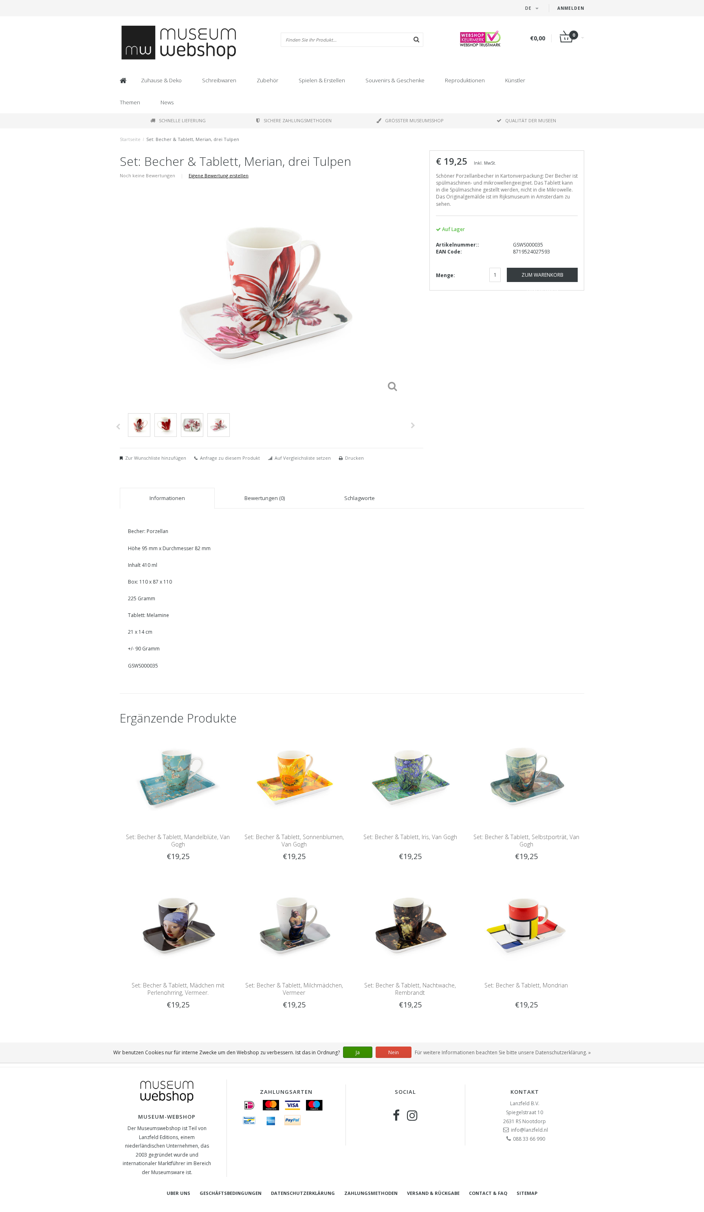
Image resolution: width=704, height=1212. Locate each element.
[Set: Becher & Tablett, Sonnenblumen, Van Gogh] (294, 777)
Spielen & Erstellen (322, 80)
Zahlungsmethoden (371, 1193)
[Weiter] (413, 425)
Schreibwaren (219, 80)
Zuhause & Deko (161, 80)
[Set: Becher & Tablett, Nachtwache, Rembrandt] (410, 925)
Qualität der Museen (530, 120)
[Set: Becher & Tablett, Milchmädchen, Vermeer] (294, 925)
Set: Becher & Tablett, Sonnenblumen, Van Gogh (294, 840)
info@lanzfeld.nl (529, 1129)
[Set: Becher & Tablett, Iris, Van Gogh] (410, 777)
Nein (393, 1052)
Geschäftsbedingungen (231, 1193)
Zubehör (267, 80)
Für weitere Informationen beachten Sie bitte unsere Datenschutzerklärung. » (503, 1052)
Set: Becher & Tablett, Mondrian (526, 985)
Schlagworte (359, 498)
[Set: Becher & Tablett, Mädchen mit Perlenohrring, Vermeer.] (178, 925)
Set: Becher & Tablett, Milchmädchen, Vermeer (294, 988)
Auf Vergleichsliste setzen (303, 458)
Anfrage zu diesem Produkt (230, 458)
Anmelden (570, 8)
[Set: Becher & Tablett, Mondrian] (526, 925)
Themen (130, 102)
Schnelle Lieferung (182, 120)
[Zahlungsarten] (249, 1105)
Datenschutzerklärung (303, 1193)
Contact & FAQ (488, 1193)
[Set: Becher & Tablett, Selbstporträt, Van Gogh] (526, 777)
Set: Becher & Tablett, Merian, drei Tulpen (192, 139)
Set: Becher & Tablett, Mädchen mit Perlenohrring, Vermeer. (178, 988)
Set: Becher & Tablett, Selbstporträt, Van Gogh (526, 840)
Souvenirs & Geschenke (395, 80)
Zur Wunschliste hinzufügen (155, 458)
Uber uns (178, 1193)
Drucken (354, 458)
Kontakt (524, 1091)
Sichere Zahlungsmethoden (298, 120)
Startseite (130, 139)
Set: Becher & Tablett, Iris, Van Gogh (410, 837)
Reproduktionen (465, 80)
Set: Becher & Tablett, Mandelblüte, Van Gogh (178, 840)
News (167, 102)
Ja (358, 1052)
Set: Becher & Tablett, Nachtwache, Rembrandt (410, 988)
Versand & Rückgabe (433, 1193)
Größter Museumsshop (414, 120)
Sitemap (527, 1193)
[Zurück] (118, 426)
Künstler (515, 80)
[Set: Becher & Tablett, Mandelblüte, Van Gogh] (178, 777)
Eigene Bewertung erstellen (219, 175)
